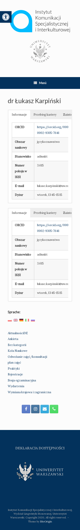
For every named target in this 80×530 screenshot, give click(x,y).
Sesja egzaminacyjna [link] (22, 380)
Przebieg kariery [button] (45, 115)
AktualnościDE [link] (18, 333)
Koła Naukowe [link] (17, 351)
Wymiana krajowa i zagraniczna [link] (29, 392)
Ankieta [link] (13, 339)
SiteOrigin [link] (46, 521)
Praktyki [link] (14, 368)
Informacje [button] (19, 115)
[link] (6, 17)
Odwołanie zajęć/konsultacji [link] (27, 357)
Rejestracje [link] (15, 374)
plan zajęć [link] (14, 362)
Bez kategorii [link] (17, 345)
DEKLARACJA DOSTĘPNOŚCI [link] (40, 448)
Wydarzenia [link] (16, 386)
